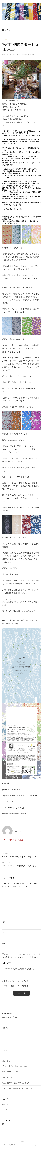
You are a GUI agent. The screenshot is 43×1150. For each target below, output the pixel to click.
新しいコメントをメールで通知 (16, 981)
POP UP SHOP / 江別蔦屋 (11, 1071)
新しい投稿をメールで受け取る (16, 985)
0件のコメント (32, 54)
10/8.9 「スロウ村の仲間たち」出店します (19, 865)
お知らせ (5, 1104)
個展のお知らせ (8, 1077)
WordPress (14, 1145)
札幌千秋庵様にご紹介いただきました (16, 1083)
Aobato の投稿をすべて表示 (12, 840)
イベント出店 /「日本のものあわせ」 (15, 1066)
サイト (4, 944)
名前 (4, 922)
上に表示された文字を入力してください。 (18, 968)
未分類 (4, 40)
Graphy (26, 1145)
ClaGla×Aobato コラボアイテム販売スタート (20, 856)
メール (5, 933)
